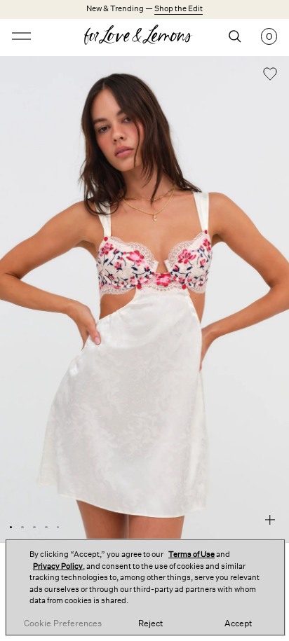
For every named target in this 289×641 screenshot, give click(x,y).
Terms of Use (191, 554)
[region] (145, 587)
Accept (238, 623)
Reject (150, 623)
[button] (270, 76)
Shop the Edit (178, 9)
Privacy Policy (58, 566)
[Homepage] (144, 36)
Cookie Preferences (63, 623)
